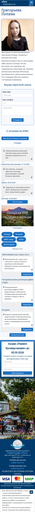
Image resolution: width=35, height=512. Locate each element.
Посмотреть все (17, 335)
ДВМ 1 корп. (9, 239)
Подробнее (27, 274)
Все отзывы (17, 202)
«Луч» (4, 1)
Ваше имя (7, 92)
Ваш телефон (8, 100)
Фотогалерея (9, 244)
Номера (7, 234)
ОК (31, 492)
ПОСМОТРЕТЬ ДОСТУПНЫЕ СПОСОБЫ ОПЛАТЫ (17, 472)
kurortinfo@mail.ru (16, 427)
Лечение (19, 234)
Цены (21, 239)
